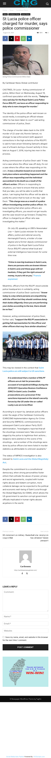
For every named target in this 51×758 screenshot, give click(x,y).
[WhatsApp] (23, 38)
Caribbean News (22, 10)
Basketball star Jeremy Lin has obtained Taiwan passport (37, 538)
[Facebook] (5, 38)
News (12, 10)
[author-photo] (25, 563)
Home (5, 10)
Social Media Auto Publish (15, 756)
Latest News (26, 14)
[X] (11, 38)
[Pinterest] (17, 38)
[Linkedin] (29, 38)
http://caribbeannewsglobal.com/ (25, 570)
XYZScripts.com (39, 756)
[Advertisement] (25, 728)
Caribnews (25, 566)
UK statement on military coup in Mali (13, 536)
